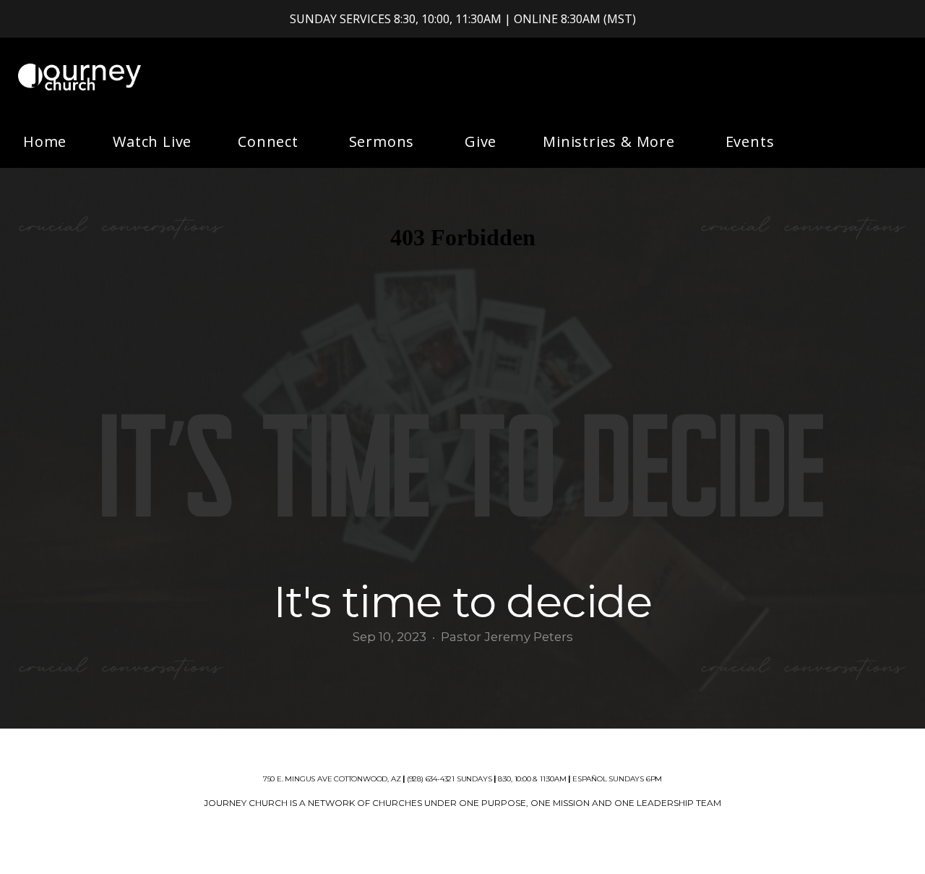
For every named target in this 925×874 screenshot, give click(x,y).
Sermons (383, 141)
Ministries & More (611, 141)
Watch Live (152, 141)
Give (480, 141)
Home (44, 141)
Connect (270, 141)
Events (750, 141)
